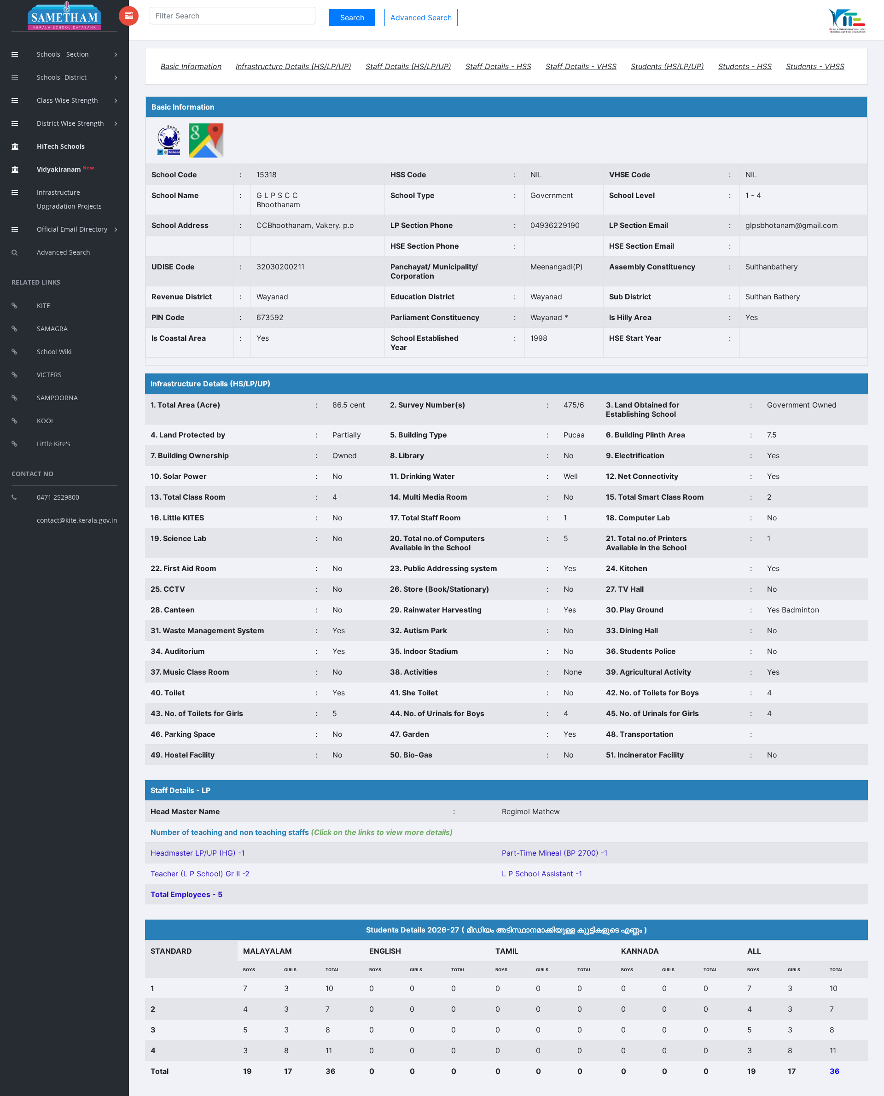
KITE (43, 305)
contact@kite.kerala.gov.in (77, 520)
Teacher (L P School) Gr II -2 (200, 873)
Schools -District (62, 77)
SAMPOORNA (57, 397)
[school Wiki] (169, 140)
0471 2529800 (58, 497)
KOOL (45, 420)
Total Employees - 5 (186, 894)
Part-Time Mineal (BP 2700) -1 (554, 852)
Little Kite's (53, 443)
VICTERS (49, 374)
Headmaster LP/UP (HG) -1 (197, 852)
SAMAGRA (52, 328)
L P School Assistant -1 (542, 873)
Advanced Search (63, 252)
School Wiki (54, 351)
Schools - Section (63, 54)
